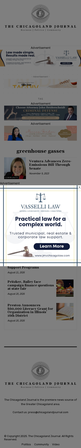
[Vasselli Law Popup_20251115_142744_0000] (40, 265)
